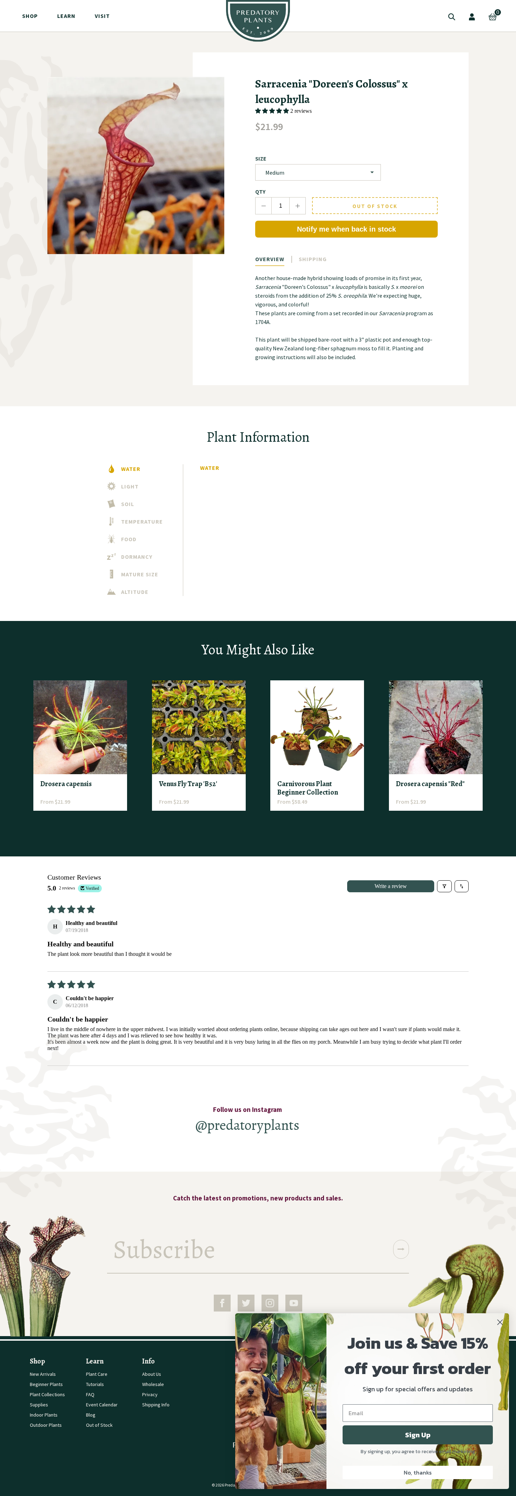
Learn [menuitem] (66, 15)
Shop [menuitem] (30, 15)
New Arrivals (43, 1374)
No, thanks (418, 1472)
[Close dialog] (500, 1322)
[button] (272, 111)
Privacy (150, 1394)
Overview (269, 259)
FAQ (90, 1394)
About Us (151, 1374)
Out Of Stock (374, 206)
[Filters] (444, 886)
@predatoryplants (247, 1125)
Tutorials (95, 1384)
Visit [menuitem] (102, 15)
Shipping (313, 259)
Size (260, 158)
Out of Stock (99, 1425)
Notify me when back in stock (346, 229)
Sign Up (417, 1435)
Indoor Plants (44, 1415)
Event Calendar (102, 1404)
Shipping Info (156, 1404)
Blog (90, 1415)
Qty (260, 191)
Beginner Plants (46, 1384)
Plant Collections (47, 1394)
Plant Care (96, 1374)
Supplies (39, 1404)
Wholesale (153, 1384)
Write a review (391, 886)
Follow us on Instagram (247, 1109)
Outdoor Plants (46, 1425)
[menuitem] (258, 21)
